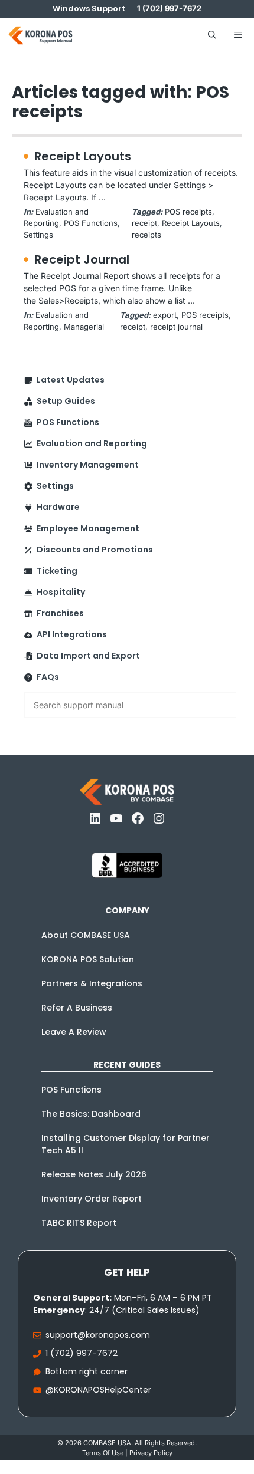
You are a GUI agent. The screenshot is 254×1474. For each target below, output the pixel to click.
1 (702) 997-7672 (81, 1353)
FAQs (48, 677)
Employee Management (88, 528)
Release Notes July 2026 (93, 1174)
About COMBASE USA (85, 935)
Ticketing (57, 571)
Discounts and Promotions (95, 549)
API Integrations (72, 634)
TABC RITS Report (78, 1223)
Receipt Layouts (82, 156)
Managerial (84, 326)
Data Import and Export (88, 656)
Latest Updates (71, 380)
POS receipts (188, 211)
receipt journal (176, 326)
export (165, 315)
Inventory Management (88, 465)
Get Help (127, 1272)
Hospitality (61, 592)
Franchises (60, 613)
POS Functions (91, 223)
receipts (146, 234)
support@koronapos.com (97, 1335)
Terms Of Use (102, 1453)
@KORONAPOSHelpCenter (98, 1390)
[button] (212, 35)
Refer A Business (76, 1008)
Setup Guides (66, 401)
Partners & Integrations (91, 983)
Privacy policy (150, 1453)
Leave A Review (73, 1032)
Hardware (58, 507)
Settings (38, 234)
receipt (144, 223)
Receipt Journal (81, 259)
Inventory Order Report (91, 1199)
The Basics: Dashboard (91, 1114)
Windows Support (89, 8)
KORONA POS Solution (87, 959)
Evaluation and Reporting (92, 443)
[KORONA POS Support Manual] (40, 35)
